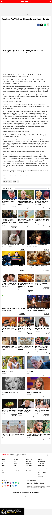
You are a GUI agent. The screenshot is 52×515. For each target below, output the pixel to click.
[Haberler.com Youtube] (8, 486)
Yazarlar (15, 468)
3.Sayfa (3, 470)
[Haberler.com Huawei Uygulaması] (41, 483)
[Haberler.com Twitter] (8, 483)
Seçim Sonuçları (29, 465)
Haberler (3, 459)
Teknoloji (15, 463)
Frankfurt (10, 181)
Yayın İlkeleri (48, 455)
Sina (18, 181)
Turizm (15, 467)
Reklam (37, 454)
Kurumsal (40, 459)
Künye (44, 454)
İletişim (41, 454)
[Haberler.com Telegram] (13, 486)
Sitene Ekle (40, 476)
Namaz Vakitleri (29, 463)
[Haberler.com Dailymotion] (16, 486)
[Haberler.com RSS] (3, 486)
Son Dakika (4, 467)
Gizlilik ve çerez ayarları (17, 496)
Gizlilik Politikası (41, 463)
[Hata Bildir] (23, 496)
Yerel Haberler (16, 470)
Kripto (3, 468)
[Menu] (2, 1)
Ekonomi (3, 461)
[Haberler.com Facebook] (5, 483)
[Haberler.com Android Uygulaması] (35, 483)
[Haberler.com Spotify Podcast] (19, 483)
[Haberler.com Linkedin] (13, 483)
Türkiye (14, 181)
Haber (21, 494)
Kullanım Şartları (41, 461)
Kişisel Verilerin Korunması (43, 467)
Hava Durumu (28, 461)
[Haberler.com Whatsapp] (16, 483)
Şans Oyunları (29, 467)
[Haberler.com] (8, 455)
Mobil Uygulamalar (42, 472)
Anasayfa (3, 14)
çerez (2, 510)
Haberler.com (29, 459)
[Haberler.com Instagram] (11, 483)
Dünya (3, 472)
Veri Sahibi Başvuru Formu (43, 468)
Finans (15, 465)
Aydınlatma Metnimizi (11, 512)
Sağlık (15, 461)
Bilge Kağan (5, 181)
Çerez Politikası (41, 465)
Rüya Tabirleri (28, 468)
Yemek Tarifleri (29, 470)
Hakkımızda (32, 454)
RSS (39, 474)
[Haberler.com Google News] (3, 483)
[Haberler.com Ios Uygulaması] (29, 483)
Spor (2, 463)
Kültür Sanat (9, 14)
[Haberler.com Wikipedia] (5, 486)
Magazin (3, 465)
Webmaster (40, 470)
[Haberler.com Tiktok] (11, 486)
